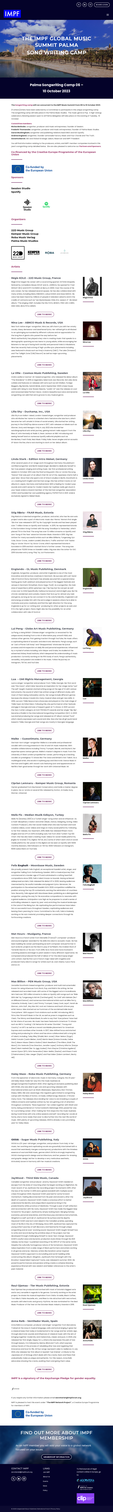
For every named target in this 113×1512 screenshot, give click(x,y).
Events (45, 1481)
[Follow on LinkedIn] (19, 1478)
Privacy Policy (55, 1509)
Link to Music (44, 314)
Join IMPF (46, 1472)
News (45, 1486)
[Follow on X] (13, 1478)
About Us (46, 1477)
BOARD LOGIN (102, 4)
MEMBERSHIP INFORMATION (56, 1457)
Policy (45, 1490)
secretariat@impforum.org (68, 1397)
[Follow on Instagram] (24, 1478)
